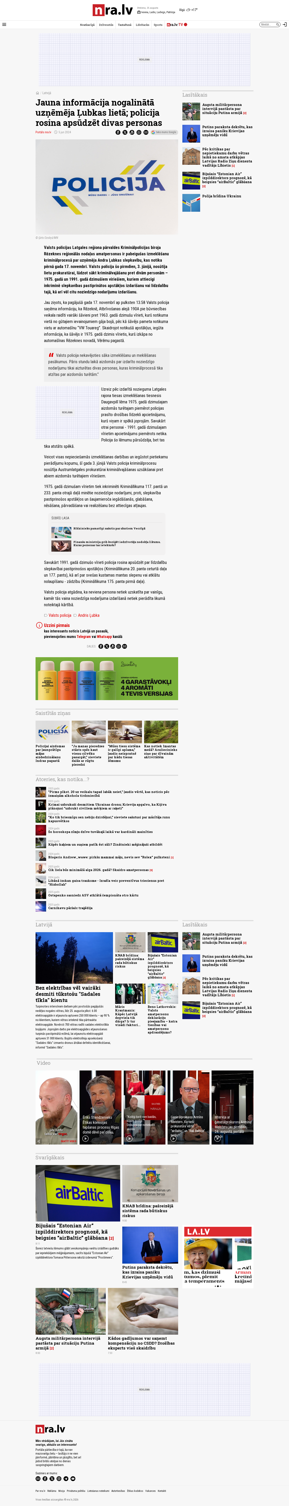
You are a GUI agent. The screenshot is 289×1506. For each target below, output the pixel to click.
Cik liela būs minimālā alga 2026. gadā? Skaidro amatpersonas (98, 870)
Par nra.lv (40, 1491)
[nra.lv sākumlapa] (113, 10)
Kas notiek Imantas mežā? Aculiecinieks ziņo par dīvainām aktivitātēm (160, 751)
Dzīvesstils (106, 24)
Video (43, 1062)
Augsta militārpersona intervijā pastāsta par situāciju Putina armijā (222, 108)
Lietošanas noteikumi (98, 1491)
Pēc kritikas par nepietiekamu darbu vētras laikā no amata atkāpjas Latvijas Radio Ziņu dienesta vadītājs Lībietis (227, 157)
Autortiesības (118, 1491)
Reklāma (51, 1491)
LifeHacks (142, 24)
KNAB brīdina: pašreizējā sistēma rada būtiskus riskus (129, 960)
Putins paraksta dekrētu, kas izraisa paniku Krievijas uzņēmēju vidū (227, 131)
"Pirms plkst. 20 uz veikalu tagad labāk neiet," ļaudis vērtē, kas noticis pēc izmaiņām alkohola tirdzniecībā (108, 793)
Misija (61, 1491)
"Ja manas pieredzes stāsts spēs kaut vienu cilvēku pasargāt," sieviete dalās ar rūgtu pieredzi (88, 755)
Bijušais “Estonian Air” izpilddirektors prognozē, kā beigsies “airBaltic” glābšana (227, 178)
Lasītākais (194, 94)
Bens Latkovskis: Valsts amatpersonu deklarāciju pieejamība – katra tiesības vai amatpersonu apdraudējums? (162, 1019)
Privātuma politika (76, 1491)
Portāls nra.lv (43, 132)
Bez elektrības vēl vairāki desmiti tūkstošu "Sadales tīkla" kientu (68, 993)
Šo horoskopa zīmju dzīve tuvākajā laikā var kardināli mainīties (100, 832)
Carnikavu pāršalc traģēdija (70, 908)
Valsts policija (57, 615)
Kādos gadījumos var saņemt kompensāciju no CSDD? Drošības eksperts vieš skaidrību (141, 1343)
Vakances (150, 1491)
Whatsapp (104, 637)
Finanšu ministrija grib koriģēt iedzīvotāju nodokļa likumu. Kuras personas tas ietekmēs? (117, 543)
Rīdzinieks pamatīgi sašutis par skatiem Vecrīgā (109, 528)
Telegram (84, 637)
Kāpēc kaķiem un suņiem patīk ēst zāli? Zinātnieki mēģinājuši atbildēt (105, 844)
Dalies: (91, 646)
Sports (158, 24)
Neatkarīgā (87, 24)
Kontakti (162, 1491)
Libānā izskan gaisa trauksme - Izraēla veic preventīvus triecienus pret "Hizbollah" (106, 882)
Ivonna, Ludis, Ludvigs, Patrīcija (156, 12)
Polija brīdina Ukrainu (221, 196)
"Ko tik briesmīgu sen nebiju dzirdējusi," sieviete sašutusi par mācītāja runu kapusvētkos (109, 819)
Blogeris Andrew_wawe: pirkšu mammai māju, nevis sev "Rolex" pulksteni (109, 857)
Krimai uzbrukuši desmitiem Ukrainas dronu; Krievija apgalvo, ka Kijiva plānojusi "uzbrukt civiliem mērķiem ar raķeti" (107, 806)
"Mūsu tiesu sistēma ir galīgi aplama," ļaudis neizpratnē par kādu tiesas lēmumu (124, 753)
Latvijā (46, 93)
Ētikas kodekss (135, 1491)
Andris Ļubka (86, 615)
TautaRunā (124, 24)
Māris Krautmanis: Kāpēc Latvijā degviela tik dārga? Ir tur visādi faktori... (127, 1016)
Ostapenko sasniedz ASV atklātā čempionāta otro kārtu (93, 895)
